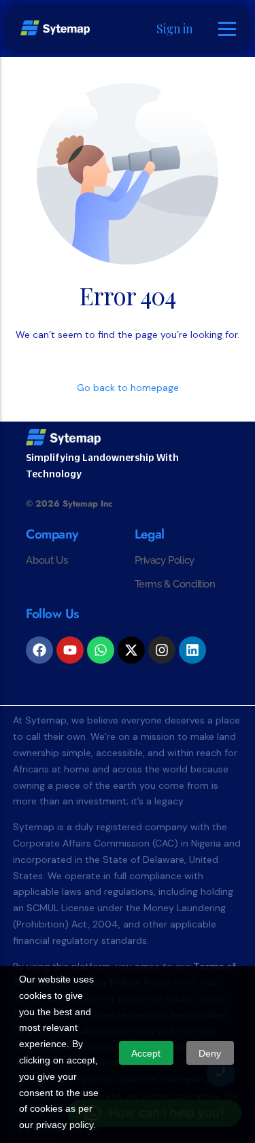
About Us (46, 560)
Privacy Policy (164, 560)
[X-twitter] (131, 650)
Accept (145, 1053)
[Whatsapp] (100, 650)
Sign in (174, 28)
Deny (210, 1053)
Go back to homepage (128, 387)
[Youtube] (70, 650)
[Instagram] (161, 650)
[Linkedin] (192, 650)
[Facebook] (39, 650)
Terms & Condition (175, 584)
